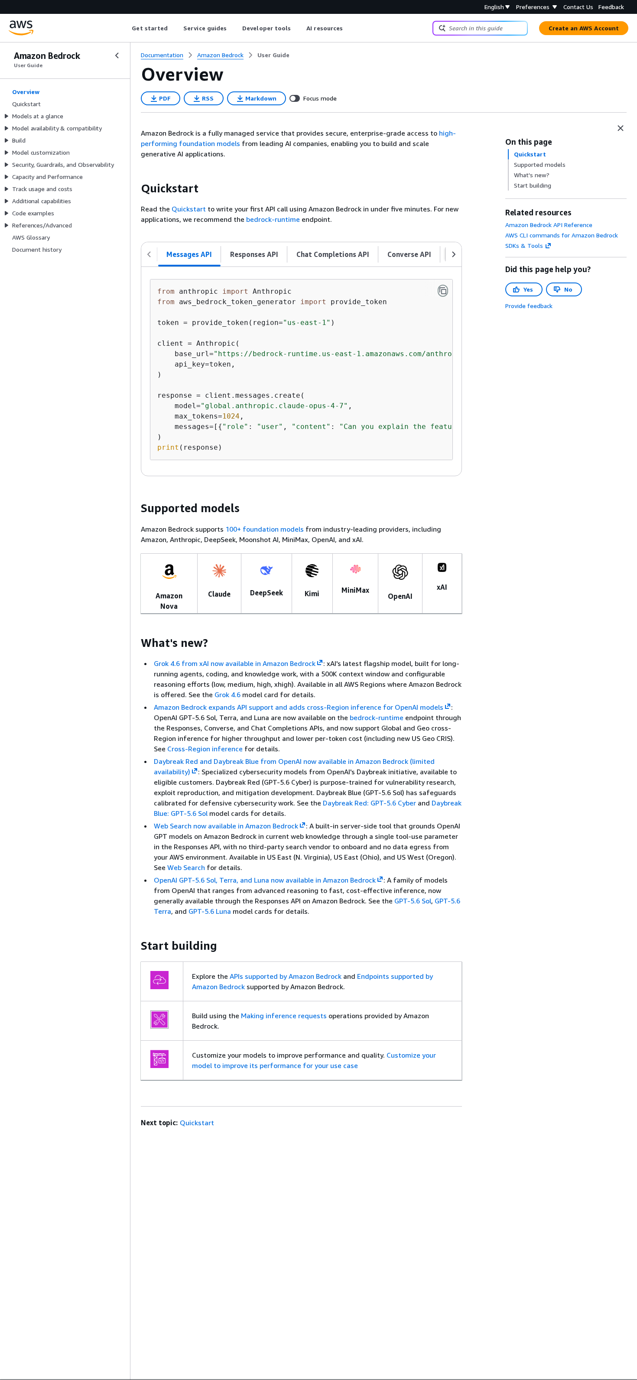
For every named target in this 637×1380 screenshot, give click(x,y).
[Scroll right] (349, 28)
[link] (273, 55)
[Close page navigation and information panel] (620, 128)
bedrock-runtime (273, 219)
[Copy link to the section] (134, 188)
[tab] (189, 254)
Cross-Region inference (205, 748)
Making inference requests (284, 1015)
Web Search (186, 867)
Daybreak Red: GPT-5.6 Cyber (369, 803)
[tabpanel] (301, 371)
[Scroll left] (125, 28)
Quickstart (189, 209)
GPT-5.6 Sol (412, 900)
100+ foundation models (264, 529)
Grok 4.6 (227, 694)
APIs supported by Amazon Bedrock (285, 976)
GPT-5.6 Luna (209, 911)
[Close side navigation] (117, 55)
